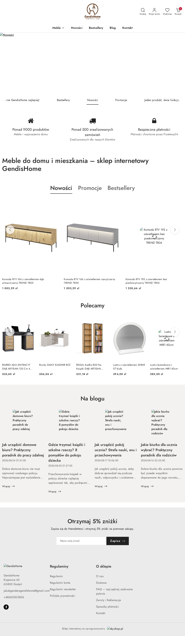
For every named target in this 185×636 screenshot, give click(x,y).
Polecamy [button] (92, 305)
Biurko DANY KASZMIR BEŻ (54, 365)
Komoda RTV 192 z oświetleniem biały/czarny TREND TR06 (151, 281)
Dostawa (101, 583)
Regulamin (56, 576)
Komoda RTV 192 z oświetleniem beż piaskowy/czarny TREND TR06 (84, 281)
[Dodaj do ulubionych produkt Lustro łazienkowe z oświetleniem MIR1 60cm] (178, 321)
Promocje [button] (90, 188)
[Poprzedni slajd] (8, 64)
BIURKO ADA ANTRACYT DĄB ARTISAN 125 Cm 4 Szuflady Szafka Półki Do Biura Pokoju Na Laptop (16, 366)
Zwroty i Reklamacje (108, 600)
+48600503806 (14, 597)
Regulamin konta (60, 583)
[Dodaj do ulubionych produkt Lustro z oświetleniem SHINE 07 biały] (141, 321)
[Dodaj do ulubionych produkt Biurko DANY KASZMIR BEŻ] (67, 321)
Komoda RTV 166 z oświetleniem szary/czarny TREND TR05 (27, 281)
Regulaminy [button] (59, 566)
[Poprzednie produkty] (10, 229)
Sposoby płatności (107, 606)
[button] (58, 28)
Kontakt (100, 613)
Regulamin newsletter (63, 589)
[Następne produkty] (175, 229)
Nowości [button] (61, 188)
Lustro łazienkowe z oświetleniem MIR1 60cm (164, 366)
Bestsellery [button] (121, 188)
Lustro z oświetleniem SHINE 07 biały (129, 366)
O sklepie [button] (103, 566)
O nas (100, 576)
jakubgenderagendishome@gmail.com (27, 591)
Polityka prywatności (62, 596)
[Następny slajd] (177, 64)
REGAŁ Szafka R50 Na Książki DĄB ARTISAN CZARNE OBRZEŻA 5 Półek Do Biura (91, 366)
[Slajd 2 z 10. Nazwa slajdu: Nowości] (92, 64)
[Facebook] (6, 607)
